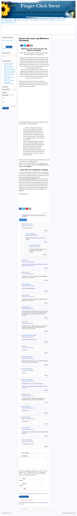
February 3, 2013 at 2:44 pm (27, 381)
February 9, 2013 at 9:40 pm (27, 441)
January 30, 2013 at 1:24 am (28, 336)
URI (24, 488)
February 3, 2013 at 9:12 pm (27, 395)
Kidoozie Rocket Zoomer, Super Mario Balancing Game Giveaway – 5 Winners (10, 68)
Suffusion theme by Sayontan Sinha (68, 513)
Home (3, 19)
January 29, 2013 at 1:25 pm (28, 285)
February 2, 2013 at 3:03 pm (27, 370)
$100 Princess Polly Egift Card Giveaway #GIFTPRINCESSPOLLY (9, 82)
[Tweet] (25, 45)
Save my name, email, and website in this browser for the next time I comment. (33, 493)
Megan (23, 260)
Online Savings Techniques (42, 19)
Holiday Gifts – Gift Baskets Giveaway (40, 509)
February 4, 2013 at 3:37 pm (27, 429)
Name (24, 478)
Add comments (45, 212)
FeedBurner (10, 48)
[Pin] (28, 45)
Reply (46, 230)
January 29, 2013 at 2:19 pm (28, 296)
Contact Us (61, 19)
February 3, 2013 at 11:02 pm (28, 418)
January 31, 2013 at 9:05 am (31, 235)
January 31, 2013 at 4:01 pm (28, 347)
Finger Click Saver (8, 513)
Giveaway (22, 42)
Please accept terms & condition (10, 106)
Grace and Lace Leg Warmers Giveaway (34, 39)
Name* (3, 97)
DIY (17, 19)
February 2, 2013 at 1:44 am (27, 358)
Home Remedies (31, 19)
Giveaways (22, 19)
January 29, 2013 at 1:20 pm (28, 261)
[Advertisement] (38, 29)
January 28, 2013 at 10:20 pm (28, 225)
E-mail (24, 483)
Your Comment (24, 456)
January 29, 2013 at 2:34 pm (28, 308)
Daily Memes (10, 19)
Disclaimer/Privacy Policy (8, 22)
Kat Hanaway (25, 427)
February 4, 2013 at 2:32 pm (35, 246)
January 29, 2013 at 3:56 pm (28, 323)
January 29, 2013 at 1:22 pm (28, 273)
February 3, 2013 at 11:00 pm (28, 407)
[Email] (31, 45)
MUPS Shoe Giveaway (24, 509)
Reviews (54, 19)
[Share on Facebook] (21, 45)
